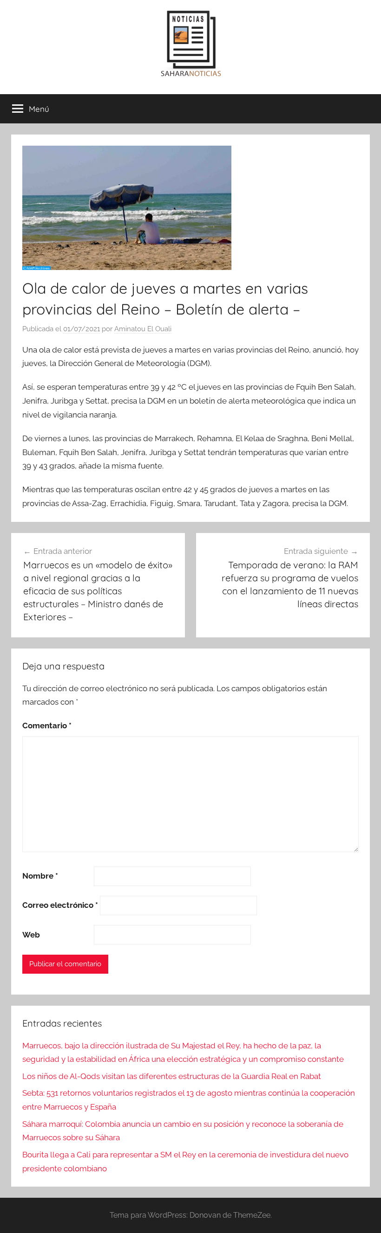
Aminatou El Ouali (142, 329)
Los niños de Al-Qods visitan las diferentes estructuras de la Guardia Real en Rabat (171, 1076)
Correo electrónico (60, 905)
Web (31, 934)
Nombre (40, 875)
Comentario (47, 725)
